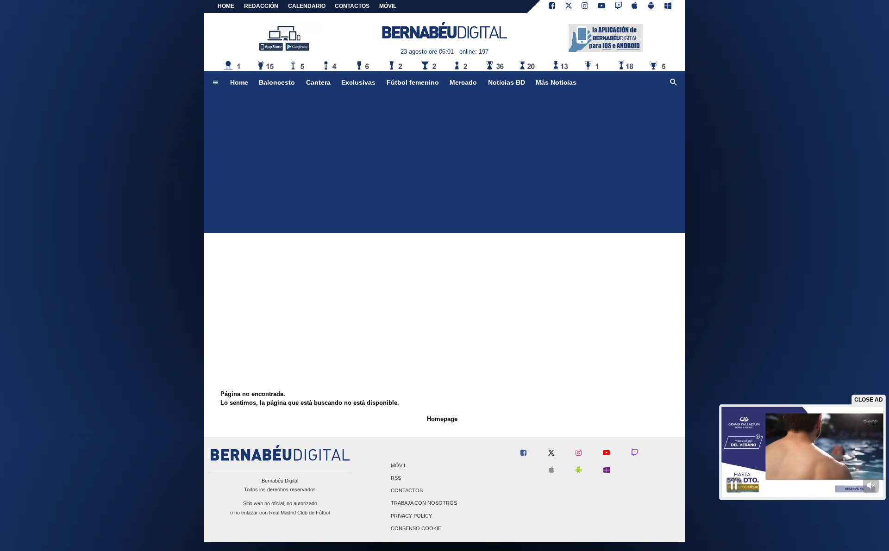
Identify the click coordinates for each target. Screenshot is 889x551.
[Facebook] (552, 6)
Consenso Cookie (416, 528)
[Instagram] (585, 6)
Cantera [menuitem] (318, 82)
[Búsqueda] (674, 83)
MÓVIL (387, 6)
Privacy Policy (411, 516)
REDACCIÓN (261, 6)
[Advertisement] (444, 164)
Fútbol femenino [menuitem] (413, 82)
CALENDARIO (307, 6)
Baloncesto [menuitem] (277, 82)
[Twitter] (568, 6)
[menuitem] (215, 83)
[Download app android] (651, 6)
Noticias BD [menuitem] (506, 82)
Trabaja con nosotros (424, 503)
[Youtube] (601, 6)
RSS (396, 478)
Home (226, 6)
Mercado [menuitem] (463, 82)
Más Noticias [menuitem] (556, 82)
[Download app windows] (668, 6)
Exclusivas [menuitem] (358, 82)
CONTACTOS (352, 6)
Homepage (442, 418)
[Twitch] (618, 6)
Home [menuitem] (239, 82)
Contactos (407, 491)
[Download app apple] (635, 6)
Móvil (399, 465)
